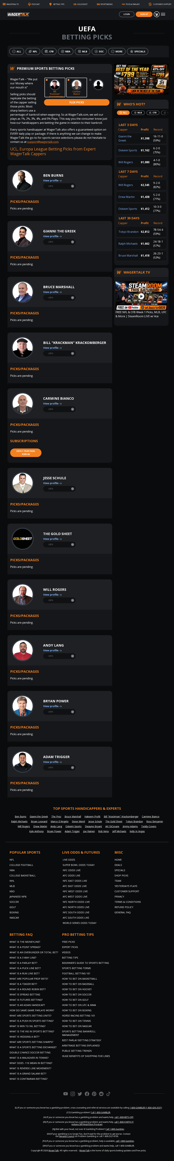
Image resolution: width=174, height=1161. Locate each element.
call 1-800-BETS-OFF (124, 1117)
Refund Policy (124, 907)
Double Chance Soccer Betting (30, 1052)
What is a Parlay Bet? (23, 962)
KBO (12, 891)
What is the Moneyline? (25, 941)
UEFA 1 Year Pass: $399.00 (25, 453)
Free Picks (68, 941)
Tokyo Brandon (128, 232)
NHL (12, 880)
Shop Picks (121, 875)
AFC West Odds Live (75, 896)
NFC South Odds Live (76, 912)
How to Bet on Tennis (76, 1020)
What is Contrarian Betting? (28, 1078)
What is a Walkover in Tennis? (29, 1057)
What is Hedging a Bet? (24, 1036)
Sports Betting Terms (76, 968)
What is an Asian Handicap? (27, 1005)
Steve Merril (78, 821)
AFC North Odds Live (76, 907)
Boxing (14, 912)
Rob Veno (103, 831)
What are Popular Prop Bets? (29, 978)
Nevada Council (66, 1136)
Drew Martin (126, 197)
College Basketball (23, 875)
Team (118, 880)
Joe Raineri (89, 831)
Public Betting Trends (77, 1050)
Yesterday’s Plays (126, 886)
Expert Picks (70, 947)
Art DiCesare (112, 826)
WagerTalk (53, 1150)
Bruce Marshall (59, 287)
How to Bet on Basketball (79, 978)
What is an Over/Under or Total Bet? (34, 952)
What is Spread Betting (25, 994)
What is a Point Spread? (25, 947)
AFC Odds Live (71, 875)
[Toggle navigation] (163, 14)
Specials (120, 870)
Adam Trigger (56, 757)
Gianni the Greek (59, 231)
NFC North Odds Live (76, 901)
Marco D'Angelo (59, 821)
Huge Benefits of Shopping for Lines (86, 1056)
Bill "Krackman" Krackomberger (74, 342)
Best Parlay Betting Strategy (81, 1040)
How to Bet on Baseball (78, 984)
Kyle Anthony (36, 831)
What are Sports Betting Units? (30, 1015)
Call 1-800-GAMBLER (100, 1112)
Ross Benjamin (154, 821)
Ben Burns (53, 175)
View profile (51, 180)
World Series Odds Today (79, 923)
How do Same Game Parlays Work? (32, 1010)
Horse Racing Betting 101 (78, 1015)
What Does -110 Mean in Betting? (31, 1063)
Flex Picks (76, 102)
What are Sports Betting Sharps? (31, 1042)
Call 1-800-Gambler (115, 1129)
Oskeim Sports (127, 150)
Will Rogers (54, 589)
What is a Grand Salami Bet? (28, 1073)
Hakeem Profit (92, 816)
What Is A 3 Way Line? (23, 957)
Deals (118, 865)
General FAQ (123, 912)
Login (127, 14)
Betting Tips (70, 957)
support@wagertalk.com (42, 142)
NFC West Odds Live (75, 891)
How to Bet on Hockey (77, 989)
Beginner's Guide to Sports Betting (85, 962)
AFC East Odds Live (75, 886)
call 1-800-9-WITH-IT (124, 1122)
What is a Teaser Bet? (23, 984)
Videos (66, 952)
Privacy (119, 896)
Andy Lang (53, 645)
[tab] (123, 113)
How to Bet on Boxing (76, 1010)
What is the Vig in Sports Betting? (32, 1031)
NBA (12, 870)
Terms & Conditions (128, 901)
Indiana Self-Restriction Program (87, 1124)
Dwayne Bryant (93, 826)
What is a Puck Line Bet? (25, 968)
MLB (12, 886)
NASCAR (14, 917)
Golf (13, 907)
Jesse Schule (54, 478)
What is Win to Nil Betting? (27, 1026)
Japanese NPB (18, 896)
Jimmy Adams (130, 826)
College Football (21, 865)
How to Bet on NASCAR (77, 1026)
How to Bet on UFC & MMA (79, 1005)
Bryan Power (56, 701)
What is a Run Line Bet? (24, 973)
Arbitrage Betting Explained (81, 1045)
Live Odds (69, 859)
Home (118, 859)
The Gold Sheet (57, 533)
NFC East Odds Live (75, 880)
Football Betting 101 (76, 973)
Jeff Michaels (119, 831)
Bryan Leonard (39, 821)
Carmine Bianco (58, 398)
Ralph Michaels (128, 243)
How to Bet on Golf (75, 999)
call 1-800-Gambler (125, 1141)
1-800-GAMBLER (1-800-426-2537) (146, 1107)
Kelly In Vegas (137, 831)
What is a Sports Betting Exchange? (33, 1047)
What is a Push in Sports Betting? (32, 1020)
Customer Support (127, 891)
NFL (12, 859)
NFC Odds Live (72, 870)
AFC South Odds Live (76, 917)
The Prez (56, 816)
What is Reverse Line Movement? (30, 1068)
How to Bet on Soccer (76, 994)
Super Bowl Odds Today (78, 865)
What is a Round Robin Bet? (28, 989)
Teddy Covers (148, 826)
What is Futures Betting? (26, 999)
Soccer (14, 901)
